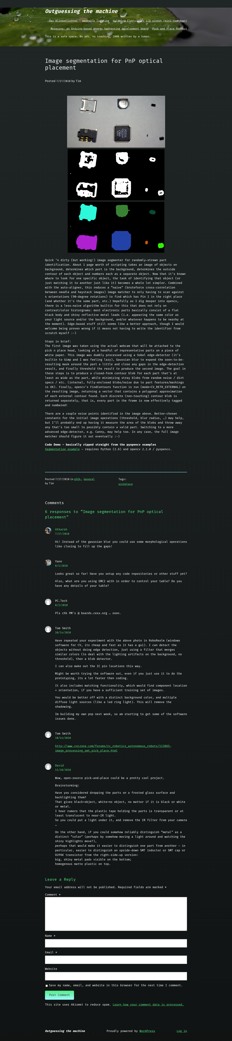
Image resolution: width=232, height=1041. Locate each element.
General (89, 479)
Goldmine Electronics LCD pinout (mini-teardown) (150, 20)
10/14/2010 (63, 632)
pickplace (126, 484)
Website (51, 969)
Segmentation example (62, 449)
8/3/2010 (61, 565)
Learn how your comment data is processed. (148, 1005)
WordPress (147, 1031)
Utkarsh (61, 529)
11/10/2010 (63, 770)
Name (50, 936)
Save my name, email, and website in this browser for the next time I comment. (116, 985)
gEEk (77, 479)
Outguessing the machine (81, 11)
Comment (53, 895)
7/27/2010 (62, 533)
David (59, 765)
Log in (182, 1031)
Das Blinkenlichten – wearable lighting (79, 20)
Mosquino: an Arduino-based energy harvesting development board (100, 28)
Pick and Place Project (169, 28)
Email (51, 952)
